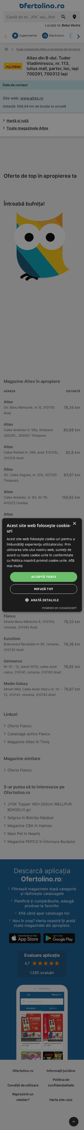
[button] (42, 600)
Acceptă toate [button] (43, 577)
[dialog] (42, 565)
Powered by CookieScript (59, 608)
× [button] (74, 523)
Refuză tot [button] (43, 589)
